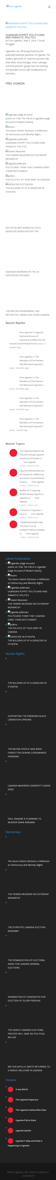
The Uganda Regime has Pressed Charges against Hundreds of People (32, 454)
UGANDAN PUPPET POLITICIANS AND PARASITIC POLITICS (25, 36)
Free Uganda (15, 40)
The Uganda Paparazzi (26, 1099)
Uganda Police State (25, 1120)
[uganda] (28, 97)
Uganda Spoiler (23, 1130)
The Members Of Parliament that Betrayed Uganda (31, 360)
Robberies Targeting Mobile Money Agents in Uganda (31, 494)
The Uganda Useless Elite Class (30, 1110)
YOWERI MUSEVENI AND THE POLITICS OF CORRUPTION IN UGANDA (32, 526)
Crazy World (21, 1089)
